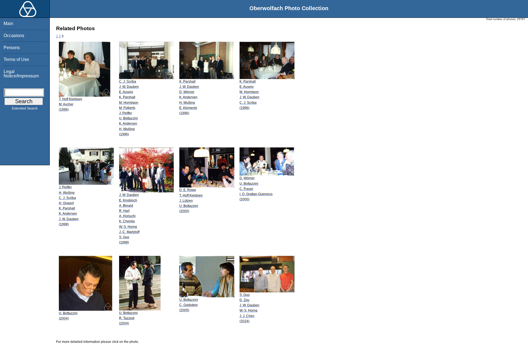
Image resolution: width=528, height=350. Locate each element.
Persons (12, 47)
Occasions (14, 35)
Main (8, 23)
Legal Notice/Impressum (21, 73)
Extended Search (25, 108)
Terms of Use (16, 59)
